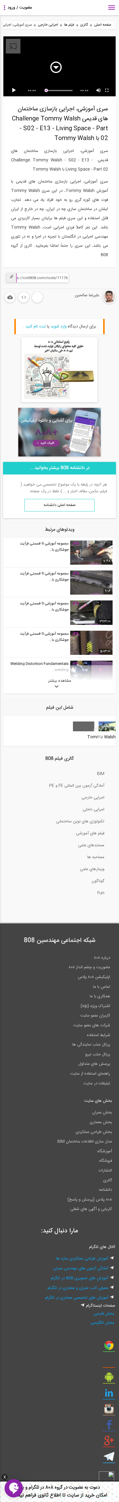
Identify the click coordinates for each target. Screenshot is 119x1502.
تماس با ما (101, 986)
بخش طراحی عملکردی (94, 1132)
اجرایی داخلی (93, 809)
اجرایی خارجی (48, 25)
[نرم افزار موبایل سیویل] (109, 1379)
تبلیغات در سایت (96, 1083)
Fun (100, 893)
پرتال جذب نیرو (97, 1054)
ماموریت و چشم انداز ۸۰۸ (89, 967)
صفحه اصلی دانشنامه (60, 505)
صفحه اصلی (102, 25)
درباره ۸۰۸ (102, 957)
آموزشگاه (104, 1151)
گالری (84, 25)
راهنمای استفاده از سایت (90, 1073)
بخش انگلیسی (102, 1322)
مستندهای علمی (91, 845)
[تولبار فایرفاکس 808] (109, 1363)
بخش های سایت (98, 1101)
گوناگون (98, 881)
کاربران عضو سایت (95, 1015)
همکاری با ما (100, 996)
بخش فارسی (104, 1313)
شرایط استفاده (98, 1035)
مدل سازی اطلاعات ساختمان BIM (84, 1141)
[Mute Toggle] (98, 90)
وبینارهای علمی (92, 869)
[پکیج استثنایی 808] (59, 401)
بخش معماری (101, 1122)
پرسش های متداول (94, 1064)
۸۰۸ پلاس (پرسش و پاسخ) (89, 1199)
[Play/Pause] (15, 90)
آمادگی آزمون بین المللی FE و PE (76, 785)
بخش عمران (102, 1112)
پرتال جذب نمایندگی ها (91, 1044)
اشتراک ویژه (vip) (95, 1006)
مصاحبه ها (95, 857)
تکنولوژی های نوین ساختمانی (80, 821)
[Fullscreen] (107, 90)
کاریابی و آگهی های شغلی (91, 1209)
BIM (100, 773)
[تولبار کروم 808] (109, 1348)
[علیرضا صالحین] (91, 302)
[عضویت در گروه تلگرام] (109, 1459)
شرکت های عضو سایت (91, 1025)
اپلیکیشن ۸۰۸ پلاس (94, 977)
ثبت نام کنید (36, 326)
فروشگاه (105, 1160)
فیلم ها (69, 25)
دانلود (10, 297)
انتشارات (105, 1170)
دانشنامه (105, 1189)
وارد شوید (59, 326)
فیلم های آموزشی (90, 833)
